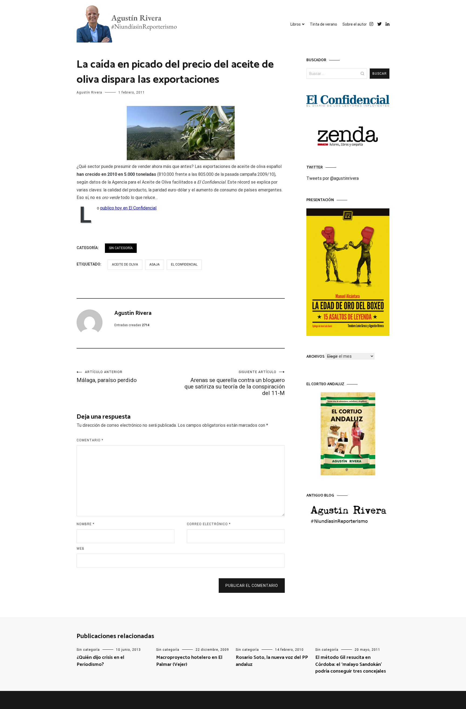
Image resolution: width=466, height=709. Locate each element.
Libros (295, 24)
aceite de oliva (125, 264)
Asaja (154, 264)
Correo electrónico (209, 524)
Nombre (85, 524)
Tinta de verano (323, 24)
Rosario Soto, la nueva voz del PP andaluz (272, 660)
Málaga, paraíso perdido (107, 376)
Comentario (90, 440)
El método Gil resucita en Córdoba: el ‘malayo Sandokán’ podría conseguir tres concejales (350, 664)
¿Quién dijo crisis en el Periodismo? (100, 660)
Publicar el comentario (251, 585)
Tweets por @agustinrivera (332, 178)
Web (80, 548)
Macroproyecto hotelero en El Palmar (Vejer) (189, 660)
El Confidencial (184, 264)
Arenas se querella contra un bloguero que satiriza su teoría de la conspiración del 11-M (234, 383)
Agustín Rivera (89, 92)
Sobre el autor (354, 24)
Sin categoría (121, 248)
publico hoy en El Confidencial (128, 208)
